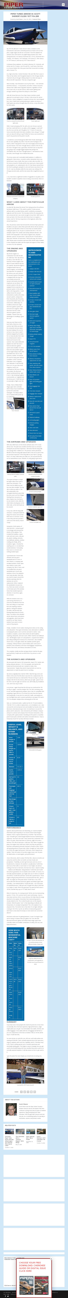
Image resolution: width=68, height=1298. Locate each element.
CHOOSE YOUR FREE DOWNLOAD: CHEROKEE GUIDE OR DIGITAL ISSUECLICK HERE (32, 1266)
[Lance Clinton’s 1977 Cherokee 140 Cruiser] (41, 1131)
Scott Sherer (19, 19)
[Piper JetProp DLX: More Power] (30, 1131)
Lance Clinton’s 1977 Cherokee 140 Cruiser (41, 1139)
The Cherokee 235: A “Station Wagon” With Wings (20, 1139)
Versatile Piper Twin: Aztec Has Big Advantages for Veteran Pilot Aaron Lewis (9, 1141)
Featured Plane (37, 19)
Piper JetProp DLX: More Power (30, 1138)
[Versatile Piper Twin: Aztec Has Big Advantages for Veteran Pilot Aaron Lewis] (9, 1131)
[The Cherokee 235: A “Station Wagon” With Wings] (20, 1131)
